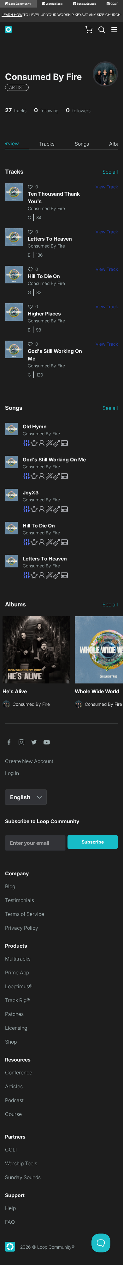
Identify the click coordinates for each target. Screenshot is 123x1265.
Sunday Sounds (23, 1177)
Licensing (16, 1028)
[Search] (101, 29)
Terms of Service (24, 914)
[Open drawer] (114, 29)
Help (10, 1208)
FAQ (10, 1222)
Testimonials (19, 900)
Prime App (17, 972)
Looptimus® (18, 986)
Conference (18, 1072)
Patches (14, 1014)
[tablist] (61, 143)
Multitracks (18, 959)
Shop (11, 1042)
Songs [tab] (82, 144)
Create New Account (29, 761)
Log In (12, 773)
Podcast (14, 1100)
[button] (70, 443)
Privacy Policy (21, 928)
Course (13, 1114)
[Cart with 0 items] (89, 29)
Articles (14, 1086)
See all (110, 172)
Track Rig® (17, 1000)
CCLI (11, 1149)
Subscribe (93, 841)
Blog (10, 886)
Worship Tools (21, 1163)
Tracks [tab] (47, 144)
